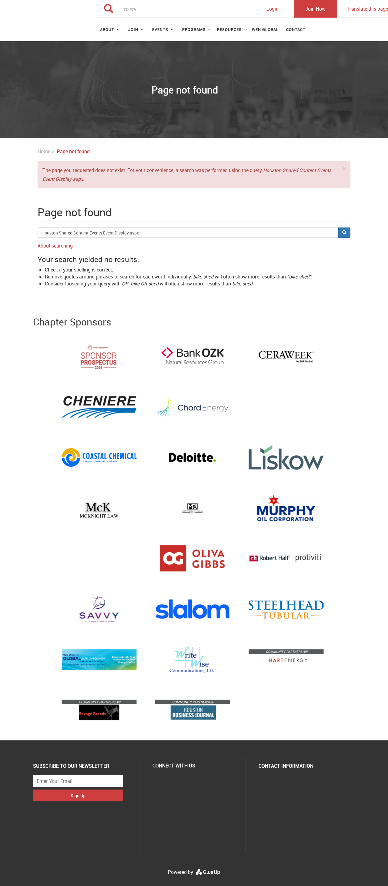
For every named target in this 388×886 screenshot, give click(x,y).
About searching (55, 245)
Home (44, 151)
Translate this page (367, 8)
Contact (296, 29)
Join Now (315, 8)
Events (160, 29)
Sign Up (78, 795)
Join (133, 29)
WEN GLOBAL (265, 29)
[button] (344, 168)
